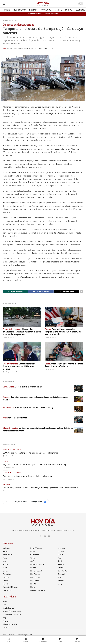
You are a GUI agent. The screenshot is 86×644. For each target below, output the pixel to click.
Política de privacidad (10, 624)
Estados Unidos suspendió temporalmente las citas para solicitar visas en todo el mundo (63, 331)
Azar (4, 561)
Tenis (59, 577)
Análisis (58, 10)
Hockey (33, 568)
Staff (4, 605)
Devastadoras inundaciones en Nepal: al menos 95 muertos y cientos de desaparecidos (22, 331)
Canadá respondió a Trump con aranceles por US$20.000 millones (19, 366)
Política (68, 10)
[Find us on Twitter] (41, 536)
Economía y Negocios (12, 449)
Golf (32, 561)
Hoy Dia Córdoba (15, 48)
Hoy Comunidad (36, 571)
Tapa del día (62, 571)
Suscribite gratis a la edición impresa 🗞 (43, 14)
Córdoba (6, 577)
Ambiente (6, 548)
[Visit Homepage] (43, 4)
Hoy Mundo (45, 10)
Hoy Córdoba (19, 10)
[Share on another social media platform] (81, 291)
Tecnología (61, 574)
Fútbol (32, 551)
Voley (60, 584)
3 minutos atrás (8, 456)
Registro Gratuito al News (12, 611)
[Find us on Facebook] (36, 536)
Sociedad (61, 564)
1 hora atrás (7, 491)
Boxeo (5, 568)
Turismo (61, 580)
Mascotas (61, 548)
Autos (5, 558)
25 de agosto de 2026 (10, 372)
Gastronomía (35, 555)
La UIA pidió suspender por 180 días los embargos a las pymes (30, 452)
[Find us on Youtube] (49, 536)
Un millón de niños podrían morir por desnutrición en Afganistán (64, 364)
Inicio (7, 10)
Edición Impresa (8, 608)
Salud (60, 561)
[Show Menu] (4, 3)
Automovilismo (8, 555)
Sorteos (5, 621)
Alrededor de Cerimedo (15, 417)
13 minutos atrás (9, 479)
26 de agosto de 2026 (10, 337)
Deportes (6, 584)
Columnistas (7, 574)
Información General (37, 590)
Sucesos (60, 568)
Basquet (6, 461)
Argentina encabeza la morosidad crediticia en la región (27, 476)
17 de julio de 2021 (30, 48)
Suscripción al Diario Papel (12, 614)
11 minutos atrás (9, 467)
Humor (32, 587)
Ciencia (5, 571)
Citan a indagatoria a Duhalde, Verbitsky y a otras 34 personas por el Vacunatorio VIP (40, 487)
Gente (32, 558)
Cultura (5, 580)
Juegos (5, 618)
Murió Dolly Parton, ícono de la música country (28, 407)
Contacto (6, 627)
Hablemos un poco (37, 564)
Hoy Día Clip (35, 577)
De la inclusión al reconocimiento (22, 386)
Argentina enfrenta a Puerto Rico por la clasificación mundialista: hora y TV (36, 464)
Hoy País (33, 10)
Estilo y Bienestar (36, 548)
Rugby (60, 558)
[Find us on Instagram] (45, 536)
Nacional (7, 484)
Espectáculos (7, 590)
